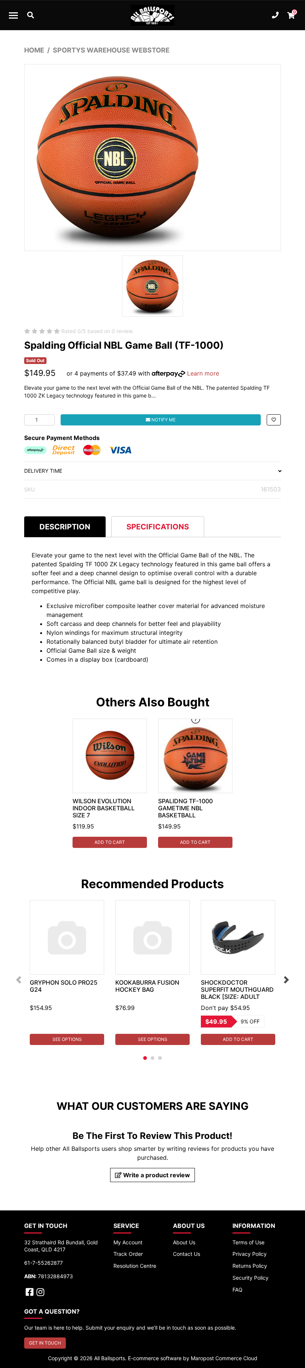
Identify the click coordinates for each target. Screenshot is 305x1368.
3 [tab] (160, 1058)
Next (286, 979)
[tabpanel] (109, 783)
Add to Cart (109, 842)
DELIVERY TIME (43, 471)
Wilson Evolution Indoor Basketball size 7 (104, 808)
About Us (184, 1242)
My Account (127, 1242)
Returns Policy (249, 1266)
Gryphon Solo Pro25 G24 (63, 986)
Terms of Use (248, 1242)
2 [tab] (152, 1058)
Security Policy (250, 1277)
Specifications (157, 526)
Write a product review (156, 1175)
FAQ (237, 1289)
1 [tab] (145, 1058)
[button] (274, 419)
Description (64, 526)
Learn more (203, 373)
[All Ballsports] (152, 15)
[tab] (65, 526)
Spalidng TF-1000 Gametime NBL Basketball (185, 808)
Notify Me (163, 419)
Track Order (128, 1254)
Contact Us (186, 1254)
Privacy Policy (249, 1254)
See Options (67, 1039)
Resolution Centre (134, 1266)
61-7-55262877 (43, 1263)
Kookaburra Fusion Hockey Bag (147, 986)
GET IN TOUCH (45, 1343)
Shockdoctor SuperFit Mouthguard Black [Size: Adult (237, 989)
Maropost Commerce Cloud (224, 1358)
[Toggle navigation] (13, 15)
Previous (18, 979)
